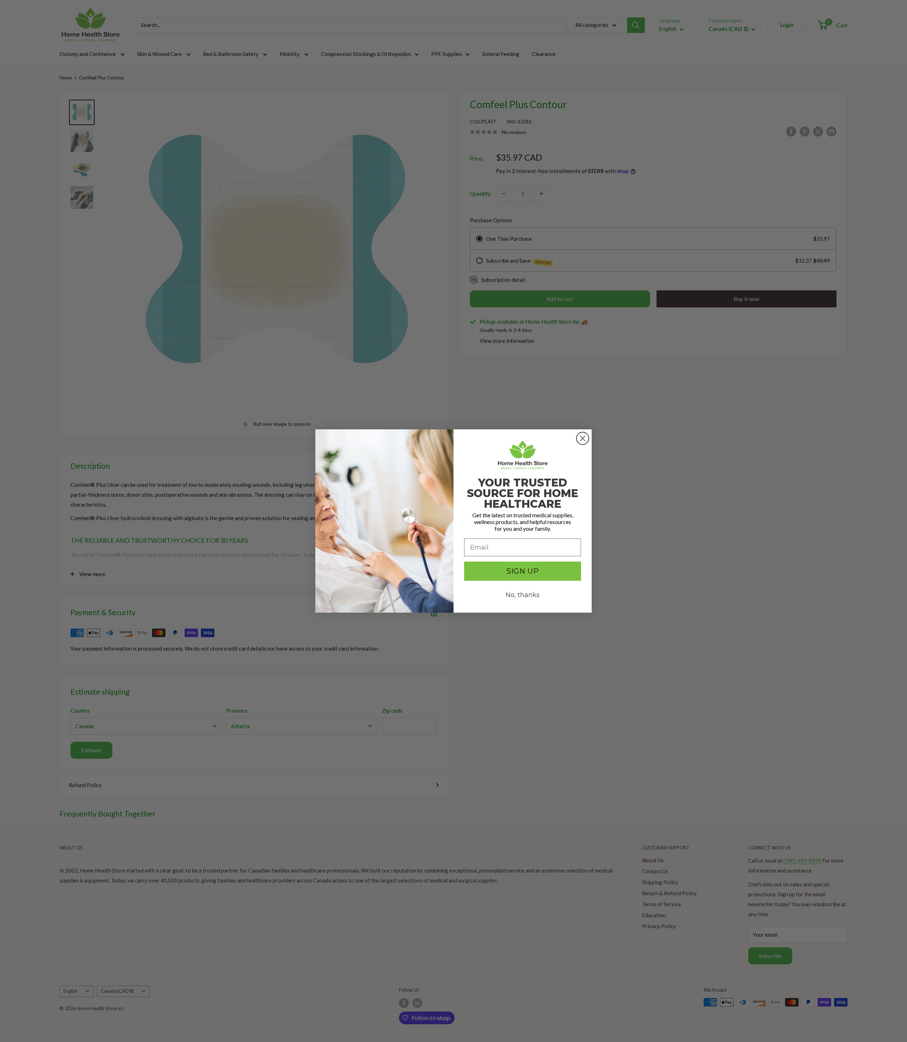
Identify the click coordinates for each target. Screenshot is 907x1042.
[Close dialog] (582, 438)
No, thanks (523, 595)
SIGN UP (522, 571)
